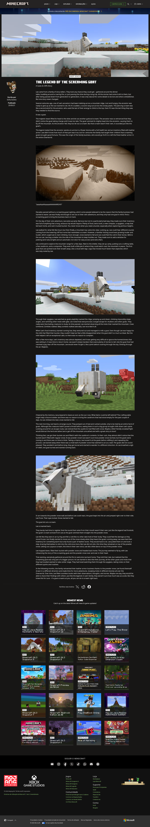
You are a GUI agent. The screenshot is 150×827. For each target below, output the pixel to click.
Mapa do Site (96, 794)
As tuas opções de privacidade (54, 823)
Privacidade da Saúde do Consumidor (55, 820)
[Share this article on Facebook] (89, 586)
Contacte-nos (96, 799)
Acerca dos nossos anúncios (102, 820)
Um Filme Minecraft (71, 802)
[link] (52, 764)
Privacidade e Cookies (36, 820)
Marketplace (96, 779)
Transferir (95, 797)
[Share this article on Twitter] (77, 586)
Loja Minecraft (97, 781)
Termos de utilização (73, 820)
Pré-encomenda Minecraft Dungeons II (82, 11)
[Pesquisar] (130, 4)
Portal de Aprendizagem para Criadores (77, 794)
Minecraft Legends (71, 786)
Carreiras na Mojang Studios (74, 797)
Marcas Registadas (86, 820)
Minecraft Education (71, 789)
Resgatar (95, 808)
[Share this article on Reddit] (83, 586)
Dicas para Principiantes (100, 787)
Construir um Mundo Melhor (74, 799)
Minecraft (68, 779)
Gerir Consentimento (32, 794)
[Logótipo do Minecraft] (17, 4)
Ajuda (94, 790)
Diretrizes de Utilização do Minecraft (14, 794)
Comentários (96, 792)
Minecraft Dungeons (71, 784)
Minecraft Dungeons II (72, 781)
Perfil (94, 805)
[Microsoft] (129, 820)
